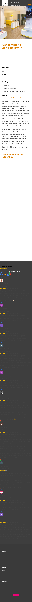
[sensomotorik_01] (28, 64)
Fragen (4, 551)
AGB (3, 584)
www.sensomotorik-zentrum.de (11, 98)
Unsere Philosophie (6, 565)
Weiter (26, 57)
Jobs (3, 570)
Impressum (4, 579)
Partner (4, 567)
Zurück (6, 57)
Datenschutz (5, 581)
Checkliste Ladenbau (7, 554)
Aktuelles (4, 549)
